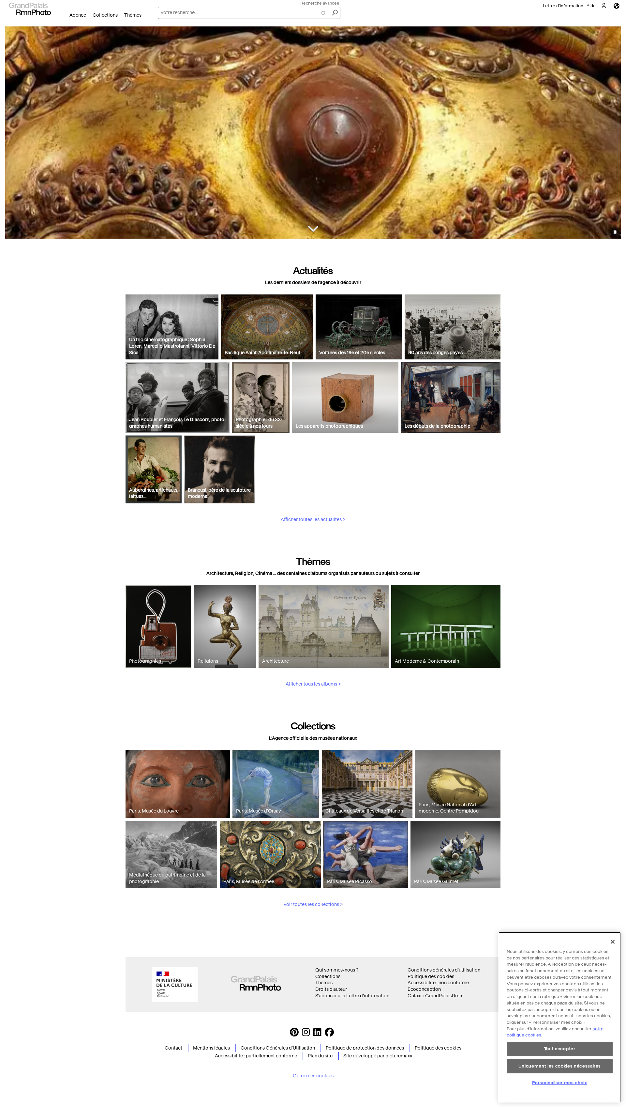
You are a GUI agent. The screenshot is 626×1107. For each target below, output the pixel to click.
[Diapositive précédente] (14, 133)
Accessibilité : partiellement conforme (256, 1055)
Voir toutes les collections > (313, 904)
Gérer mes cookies (313, 1075)
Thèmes (133, 15)
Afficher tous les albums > (313, 684)
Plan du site (320, 1055)
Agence (77, 15)
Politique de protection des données (365, 1048)
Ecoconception (424, 989)
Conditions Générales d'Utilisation (278, 1048)
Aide (591, 6)
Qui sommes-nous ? (336, 970)
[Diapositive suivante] (612, 133)
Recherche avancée (319, 3)
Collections (105, 15)
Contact (173, 1048)
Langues (616, 5)
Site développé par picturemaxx (377, 1055)
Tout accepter (559, 1049)
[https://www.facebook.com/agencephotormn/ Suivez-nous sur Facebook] (329, 1034)
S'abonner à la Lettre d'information (352, 995)
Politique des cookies (431, 976)
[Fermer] (612, 942)
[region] (560, 1017)
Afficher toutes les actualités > (313, 519)
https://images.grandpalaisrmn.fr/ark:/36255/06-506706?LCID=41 (12, 229)
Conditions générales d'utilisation (444, 970)
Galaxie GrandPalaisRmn (435, 995)
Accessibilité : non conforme (438, 982)
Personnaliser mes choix (559, 1083)
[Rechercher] (334, 13)
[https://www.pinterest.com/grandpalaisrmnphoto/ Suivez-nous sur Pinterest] (294, 1034)
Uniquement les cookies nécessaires (559, 1066)
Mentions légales (211, 1048)
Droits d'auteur (331, 989)
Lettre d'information (563, 6)
